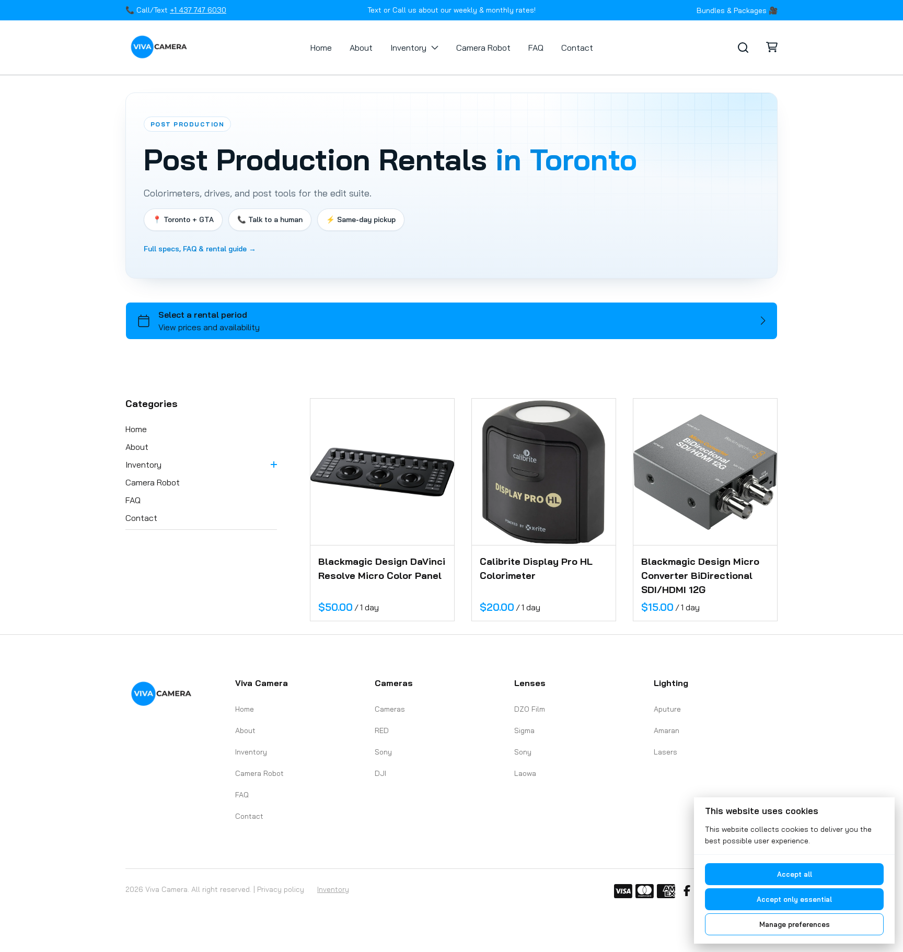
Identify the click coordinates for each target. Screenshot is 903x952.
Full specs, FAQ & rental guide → (200, 248)
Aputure (667, 709)
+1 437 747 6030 (198, 10)
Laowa (525, 773)
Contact (577, 47)
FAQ (535, 47)
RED (382, 730)
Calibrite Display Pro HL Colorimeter (536, 568)
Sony (383, 752)
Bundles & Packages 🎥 (737, 10)
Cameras (390, 709)
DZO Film (529, 709)
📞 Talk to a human (270, 219)
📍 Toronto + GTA (183, 219)
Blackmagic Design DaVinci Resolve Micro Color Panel (381, 568)
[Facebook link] (687, 891)
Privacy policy (280, 889)
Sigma (524, 730)
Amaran (666, 730)
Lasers (665, 752)
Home (321, 47)
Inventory (408, 47)
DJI (380, 773)
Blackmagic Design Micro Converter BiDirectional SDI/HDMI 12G (700, 575)
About (361, 47)
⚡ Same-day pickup (361, 219)
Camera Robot (483, 47)
